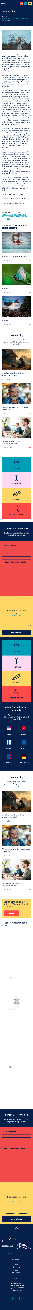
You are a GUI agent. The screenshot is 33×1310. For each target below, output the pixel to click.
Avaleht (4, 18)
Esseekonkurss (24, 18)
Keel (18, 217)
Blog (9, 18)
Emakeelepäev (20, 215)
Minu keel (6, 219)
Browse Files (16, 615)
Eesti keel (15, 18)
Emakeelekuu (7, 215)
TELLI (11, 913)
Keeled (4, 20)
